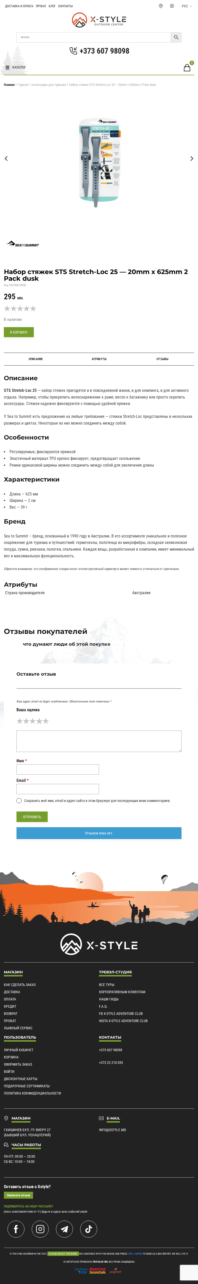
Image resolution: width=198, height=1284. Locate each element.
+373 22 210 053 (111, 1063)
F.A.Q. (103, 1006)
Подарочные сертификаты (27, 1086)
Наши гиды (109, 999)
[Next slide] (191, 158)
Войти (9, 1072)
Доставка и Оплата (19, 6)
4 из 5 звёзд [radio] (39, 721)
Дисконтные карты (20, 1079)
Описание (36, 359)
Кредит (10, 1006)
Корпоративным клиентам (122, 992)
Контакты (65, 6)
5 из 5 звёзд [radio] (46, 721)
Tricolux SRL (100, 1261)
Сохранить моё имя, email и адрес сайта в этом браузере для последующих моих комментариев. (97, 801)
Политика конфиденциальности (32, 1093)
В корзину (19, 332)
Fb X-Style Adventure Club (121, 1014)
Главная (9, 84)
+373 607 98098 (110, 1050)
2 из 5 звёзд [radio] (26, 721)
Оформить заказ (18, 1064)
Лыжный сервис (18, 1028)
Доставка (12, 992)
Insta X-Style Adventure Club (123, 1021)
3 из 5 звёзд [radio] (32, 721)
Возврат (10, 1014)
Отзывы (162, 359)
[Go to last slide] (6, 158)
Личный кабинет (18, 1050)
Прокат (41, 6)
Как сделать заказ (20, 985)
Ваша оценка (28, 709)
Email (22, 780)
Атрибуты (99, 359)
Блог (52, 6)
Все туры (106, 985)
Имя (21, 760)
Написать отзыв (18, 1195)
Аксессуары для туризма (48, 84)
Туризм (23, 84)
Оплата (10, 999)
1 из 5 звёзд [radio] (19, 721)
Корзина (11, 1057)
